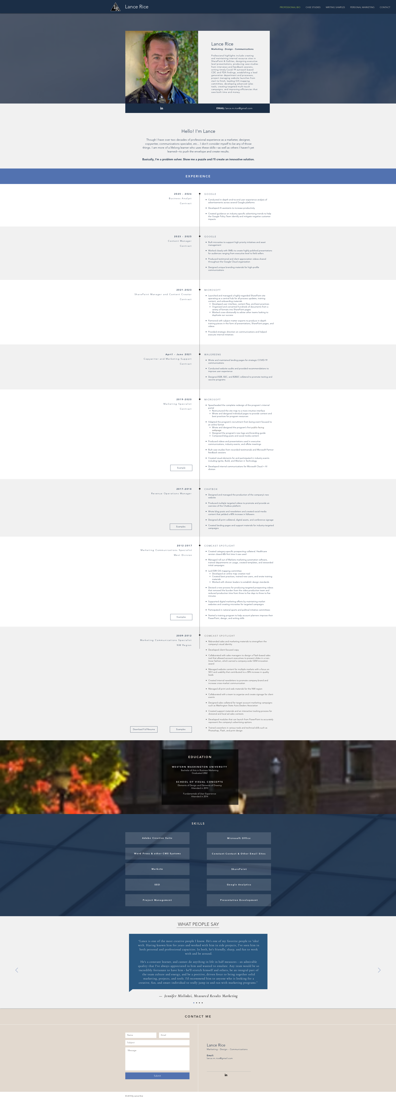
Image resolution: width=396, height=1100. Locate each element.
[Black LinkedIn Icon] (226, 1075)
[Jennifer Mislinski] (193, 1002)
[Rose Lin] (202, 1002)
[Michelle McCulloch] (199, 1002)
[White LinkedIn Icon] (162, 108)
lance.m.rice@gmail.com (238, 108)
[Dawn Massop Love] (196, 1002)
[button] (385, 7)
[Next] (379, 970)
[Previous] (16, 970)
